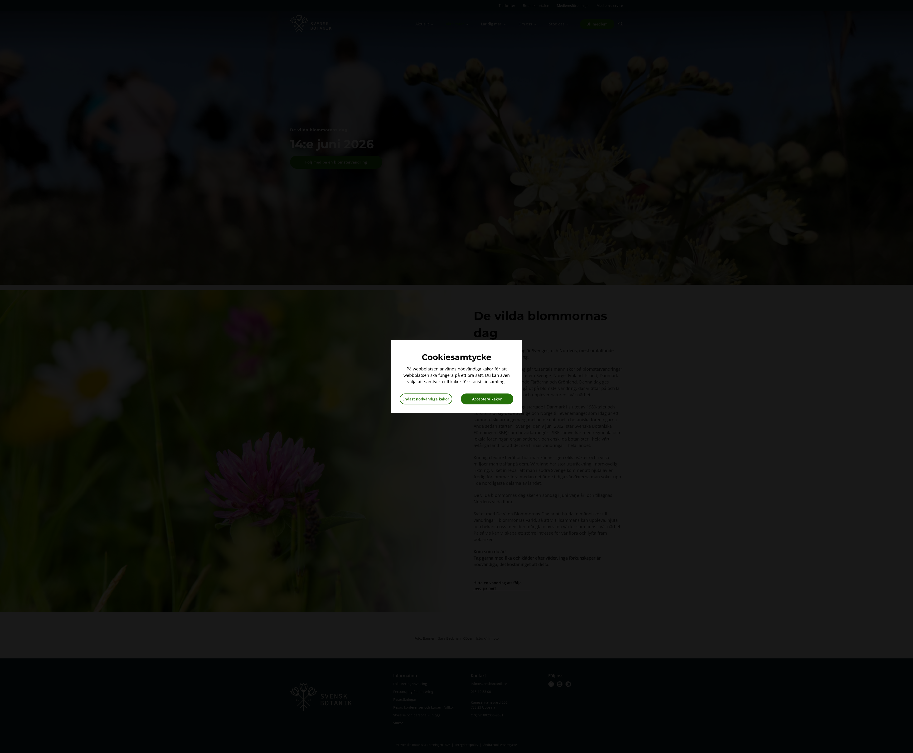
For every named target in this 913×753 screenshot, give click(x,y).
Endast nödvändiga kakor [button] (426, 399)
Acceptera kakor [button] (487, 399)
